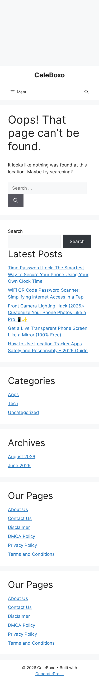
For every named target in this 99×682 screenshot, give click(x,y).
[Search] (15, 200)
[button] (86, 92)
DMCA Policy (21, 536)
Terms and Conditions (31, 554)
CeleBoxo (49, 75)
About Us (18, 509)
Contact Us (20, 518)
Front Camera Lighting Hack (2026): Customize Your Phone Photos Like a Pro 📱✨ (47, 312)
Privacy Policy (22, 545)
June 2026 (19, 465)
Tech (13, 403)
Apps (13, 394)
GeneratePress (49, 673)
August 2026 (21, 456)
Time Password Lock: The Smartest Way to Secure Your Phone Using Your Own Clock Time (48, 274)
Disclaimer (19, 527)
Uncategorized (23, 412)
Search (15, 231)
